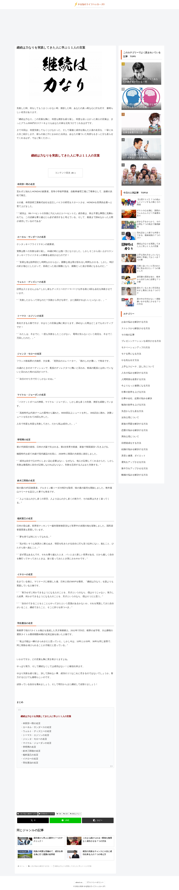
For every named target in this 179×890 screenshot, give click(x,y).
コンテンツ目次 (62, 173)
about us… (79, 882)
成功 (66, 814)
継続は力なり (76, 814)
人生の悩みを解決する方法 (28, 814)
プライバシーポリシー (95, 882)
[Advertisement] (89, 27)
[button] (98, 820)
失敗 (59, 814)
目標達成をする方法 (47, 814)
